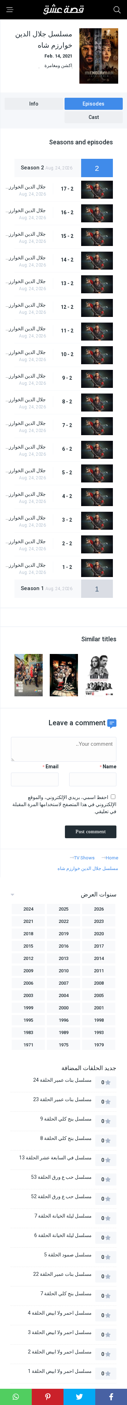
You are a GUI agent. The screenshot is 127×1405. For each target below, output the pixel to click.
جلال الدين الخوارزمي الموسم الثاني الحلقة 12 (25, 305)
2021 (28, 921)
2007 (63, 983)
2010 (63, 970)
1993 (99, 1032)
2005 (99, 995)
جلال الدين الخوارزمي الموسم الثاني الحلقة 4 (25, 494)
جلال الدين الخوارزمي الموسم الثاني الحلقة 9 (25, 376)
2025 (63, 909)
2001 (99, 1007)
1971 (28, 1044)
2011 (99, 970)
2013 (63, 958)
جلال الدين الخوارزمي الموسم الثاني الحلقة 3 (25, 518)
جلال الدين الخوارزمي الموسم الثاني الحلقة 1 (25, 565)
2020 (99, 933)
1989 (63, 1032)
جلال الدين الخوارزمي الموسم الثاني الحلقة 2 (25, 541)
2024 (28, 909)
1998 (99, 1020)
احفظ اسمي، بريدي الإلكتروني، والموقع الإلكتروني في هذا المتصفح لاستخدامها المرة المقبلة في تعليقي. (64, 804)
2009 (28, 970)
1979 (99, 1044)
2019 (63, 933)
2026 (99, 909)
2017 (99, 946)
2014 (99, 958)
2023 (99, 921)
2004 (63, 995)
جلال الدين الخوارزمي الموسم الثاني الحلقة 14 (25, 257)
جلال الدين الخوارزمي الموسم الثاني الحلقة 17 (25, 187)
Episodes (93, 104)
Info (33, 104)
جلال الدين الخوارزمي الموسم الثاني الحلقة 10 (25, 352)
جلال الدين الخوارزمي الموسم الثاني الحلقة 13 (25, 281)
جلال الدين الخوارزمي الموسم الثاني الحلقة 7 (25, 423)
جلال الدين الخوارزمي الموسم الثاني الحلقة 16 (25, 210)
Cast (94, 117)
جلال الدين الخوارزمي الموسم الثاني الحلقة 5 (25, 470)
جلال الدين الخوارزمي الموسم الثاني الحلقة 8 (25, 399)
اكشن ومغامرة (58, 65)
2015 (28, 946)
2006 (28, 983)
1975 (63, 1044)
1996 (63, 1020)
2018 (28, 933)
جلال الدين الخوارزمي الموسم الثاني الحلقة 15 (25, 234)
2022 (63, 921)
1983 (28, 1032)
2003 (28, 995)
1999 (28, 1007)
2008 (99, 983)
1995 (28, 1020)
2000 (63, 1007)
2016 (63, 946)
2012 (28, 958)
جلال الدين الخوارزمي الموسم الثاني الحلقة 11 (25, 328)
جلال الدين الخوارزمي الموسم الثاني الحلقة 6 (25, 447)
